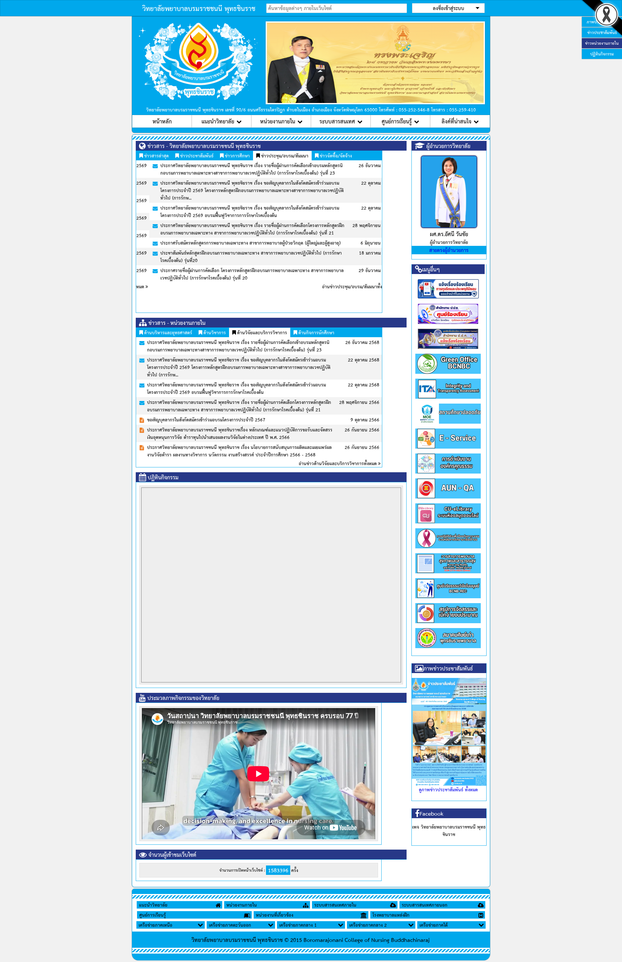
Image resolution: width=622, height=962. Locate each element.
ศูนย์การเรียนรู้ (397, 121)
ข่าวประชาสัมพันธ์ (196, 155)
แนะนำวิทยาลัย (218, 121)
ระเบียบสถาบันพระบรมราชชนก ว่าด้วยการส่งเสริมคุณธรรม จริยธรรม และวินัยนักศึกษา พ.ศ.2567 (246, 342)
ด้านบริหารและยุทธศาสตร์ (167, 332)
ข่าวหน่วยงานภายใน (602, 43)
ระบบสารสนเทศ (337, 121)
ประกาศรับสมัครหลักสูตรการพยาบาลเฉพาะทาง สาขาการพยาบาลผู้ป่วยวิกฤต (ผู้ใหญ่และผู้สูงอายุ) (237, 242)
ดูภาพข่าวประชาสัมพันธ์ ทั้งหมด (448, 789)
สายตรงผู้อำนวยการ (448, 250)
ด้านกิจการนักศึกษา (315, 332)
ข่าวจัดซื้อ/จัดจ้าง (335, 155)
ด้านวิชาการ (214, 332)
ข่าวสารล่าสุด (156, 155)
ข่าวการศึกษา (237, 155)
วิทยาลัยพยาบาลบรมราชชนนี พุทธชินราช (198, 8)
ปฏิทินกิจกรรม (602, 54)
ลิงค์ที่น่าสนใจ (456, 121)
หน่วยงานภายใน (277, 121)
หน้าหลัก (162, 121)
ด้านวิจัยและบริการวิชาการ (261, 332)
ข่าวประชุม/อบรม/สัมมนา (284, 155)
